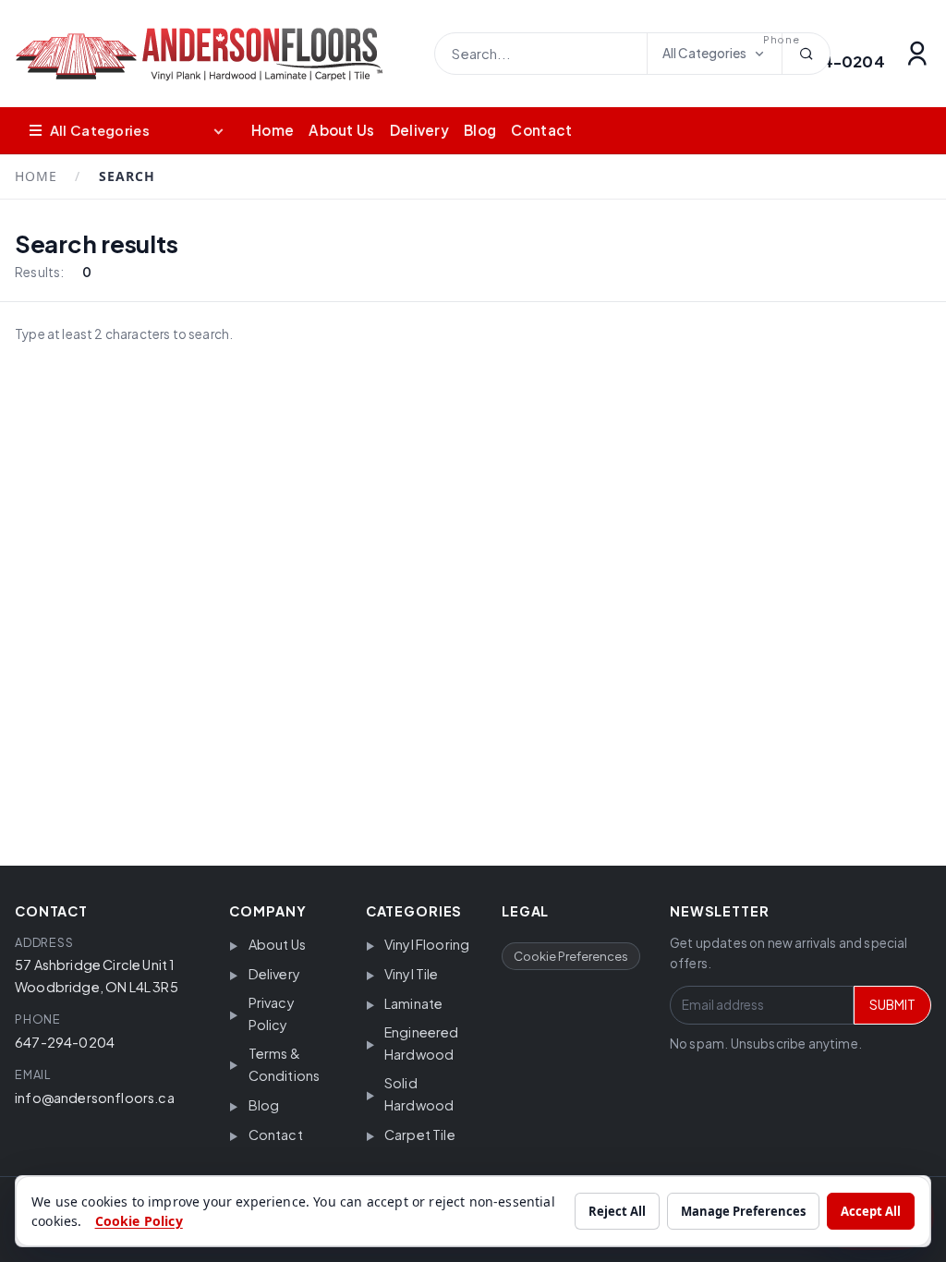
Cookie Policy (139, 1221)
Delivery (419, 130)
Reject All (617, 1211)
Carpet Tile (419, 1134)
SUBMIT (892, 1005)
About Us (341, 130)
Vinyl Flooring (426, 944)
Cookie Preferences (571, 956)
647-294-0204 (65, 1042)
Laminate (413, 1003)
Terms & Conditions (285, 1064)
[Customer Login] (917, 53)
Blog (480, 130)
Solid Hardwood (419, 1093)
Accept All (871, 1211)
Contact (541, 130)
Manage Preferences (743, 1211)
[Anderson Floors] (213, 54)
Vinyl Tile (411, 973)
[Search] (806, 53)
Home (272, 130)
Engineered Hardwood (421, 1043)
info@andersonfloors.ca (95, 1097)
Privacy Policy (272, 1013)
